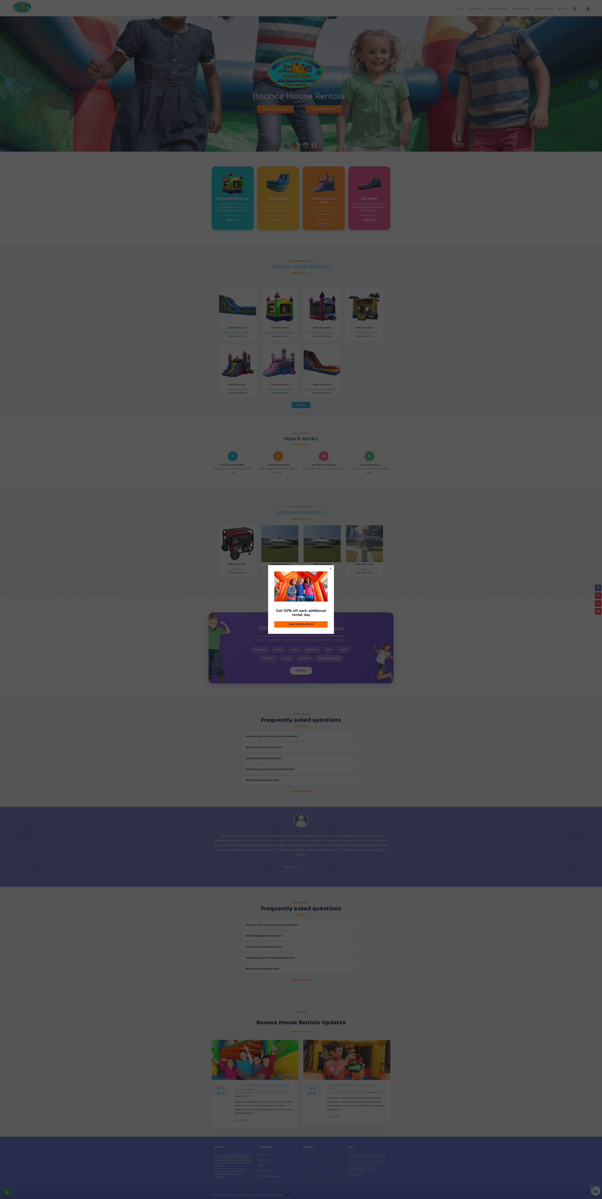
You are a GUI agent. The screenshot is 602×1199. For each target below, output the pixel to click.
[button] (330, 568)
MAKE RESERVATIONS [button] (301, 624)
